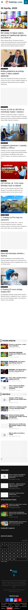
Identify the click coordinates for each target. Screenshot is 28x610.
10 (17, 550)
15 (10, 553)
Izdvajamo (5, 470)
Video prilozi (6, 394)
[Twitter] (11, 600)
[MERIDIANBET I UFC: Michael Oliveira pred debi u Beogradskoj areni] (4, 371)
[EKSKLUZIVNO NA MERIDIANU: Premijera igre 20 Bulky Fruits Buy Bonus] (4, 354)
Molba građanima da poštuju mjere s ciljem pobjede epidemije (12, 73)
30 (14, 559)
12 (25, 550)
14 (6, 553)
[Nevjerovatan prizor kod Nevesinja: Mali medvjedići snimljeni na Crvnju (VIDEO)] (4, 425)
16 (14, 553)
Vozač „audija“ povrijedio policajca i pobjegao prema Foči (18, 378)
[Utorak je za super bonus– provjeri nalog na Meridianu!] (4, 346)
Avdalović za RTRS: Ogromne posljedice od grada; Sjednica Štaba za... (17, 399)
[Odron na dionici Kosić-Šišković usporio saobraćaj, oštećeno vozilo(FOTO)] (4, 387)
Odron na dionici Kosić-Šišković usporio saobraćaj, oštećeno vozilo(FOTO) (16, 387)
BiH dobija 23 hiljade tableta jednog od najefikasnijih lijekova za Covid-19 (13, 35)
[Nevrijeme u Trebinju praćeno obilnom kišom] (4, 494)
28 (6, 559)
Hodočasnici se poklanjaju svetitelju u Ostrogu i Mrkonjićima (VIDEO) (18, 407)
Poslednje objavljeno (8, 341)
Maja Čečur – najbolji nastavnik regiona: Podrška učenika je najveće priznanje (17, 485)
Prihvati (9, 608)
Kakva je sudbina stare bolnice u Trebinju (17, 433)
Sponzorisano (3, 180)
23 (14, 556)
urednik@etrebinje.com (14, 591)
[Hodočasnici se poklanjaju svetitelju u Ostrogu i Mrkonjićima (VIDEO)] (4, 408)
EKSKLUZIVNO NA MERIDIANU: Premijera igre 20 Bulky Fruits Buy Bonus (17, 354)
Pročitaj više (17, 608)
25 (21, 556)
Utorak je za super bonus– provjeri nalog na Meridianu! (17, 345)
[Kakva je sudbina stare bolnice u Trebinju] (4, 435)
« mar (2, 561)
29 (10, 559)
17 (17, 553)
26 (25, 556)
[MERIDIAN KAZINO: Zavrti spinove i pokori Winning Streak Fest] (4, 363)
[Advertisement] (14, 322)
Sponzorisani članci (8, 500)
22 (10, 556)
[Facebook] (7, 600)
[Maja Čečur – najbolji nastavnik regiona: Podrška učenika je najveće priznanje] (4, 485)
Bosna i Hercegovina (5, 30)
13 (2, 553)
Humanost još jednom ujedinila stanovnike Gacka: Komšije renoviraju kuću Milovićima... (18, 416)
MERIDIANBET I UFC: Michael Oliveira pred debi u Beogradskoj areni (17, 370)
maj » (6, 561)
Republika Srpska (4, 68)
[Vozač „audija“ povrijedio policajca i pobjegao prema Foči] (4, 379)
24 (17, 556)
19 (25, 553)
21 (6, 556)
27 (2, 559)
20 (2, 556)
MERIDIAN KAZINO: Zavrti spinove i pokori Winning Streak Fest (17, 362)
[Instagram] (15, 600)
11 (21, 550)
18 (21, 553)
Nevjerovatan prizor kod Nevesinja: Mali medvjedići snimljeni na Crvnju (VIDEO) (17, 425)
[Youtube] (20, 600)
